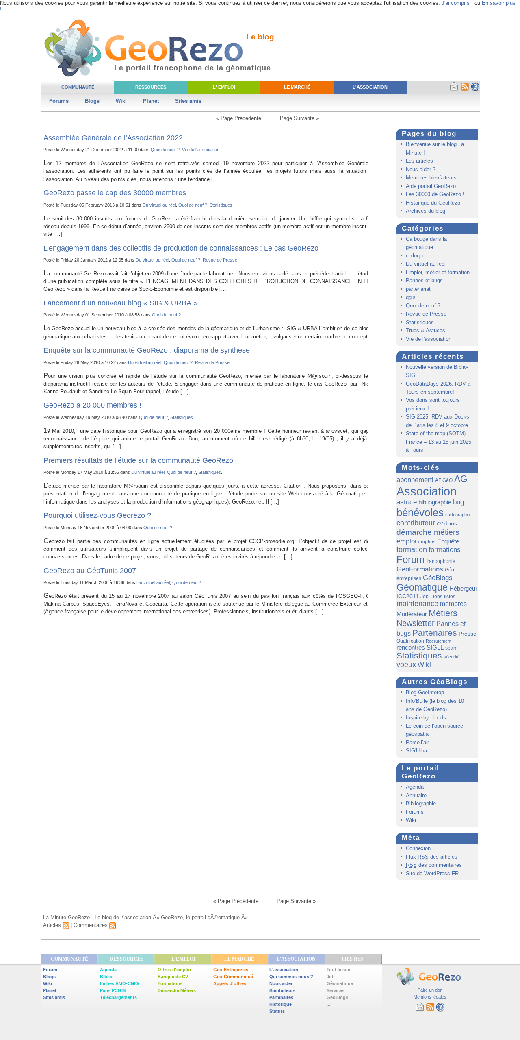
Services (335, 990)
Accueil (71, 901)
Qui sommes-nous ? (291, 976)
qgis (411, 297)
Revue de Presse (220, 259)
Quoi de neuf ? (165, 149)
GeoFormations (419, 569)
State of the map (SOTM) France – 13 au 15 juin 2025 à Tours (438, 441)
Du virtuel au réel (159, 205)
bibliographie (434, 502)
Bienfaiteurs (282, 990)
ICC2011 (407, 596)
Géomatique (422, 587)
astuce (406, 502)
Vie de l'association (200, 149)
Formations (170, 983)
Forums (59, 101)
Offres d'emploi (174, 969)
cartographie (457, 514)
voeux (406, 665)
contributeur (415, 523)
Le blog (260, 37)
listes (449, 597)
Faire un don (430, 990)
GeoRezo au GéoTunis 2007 (89, 571)
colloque (415, 256)
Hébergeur (463, 588)
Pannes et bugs (424, 280)
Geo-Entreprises (230, 969)
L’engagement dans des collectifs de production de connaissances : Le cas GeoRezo (180, 248)
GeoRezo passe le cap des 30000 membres (114, 193)
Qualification (410, 641)
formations (445, 550)
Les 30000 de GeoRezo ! (435, 194)
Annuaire (416, 795)
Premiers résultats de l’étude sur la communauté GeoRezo (138, 460)
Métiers (443, 613)
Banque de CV (173, 976)
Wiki (121, 101)
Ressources (150, 87)
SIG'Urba (416, 751)
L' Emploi (224, 87)
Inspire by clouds (426, 718)
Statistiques (221, 205)
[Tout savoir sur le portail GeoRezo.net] (475, 89)
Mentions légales (430, 996)
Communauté (77, 87)
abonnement (414, 479)
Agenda (415, 787)
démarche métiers (427, 532)
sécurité (451, 656)
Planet (151, 101)
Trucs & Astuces (425, 330)
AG (461, 478)
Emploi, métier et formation (438, 272)
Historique (280, 1004)
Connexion (418, 848)
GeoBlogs (337, 997)
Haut (460, 901)
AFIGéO (444, 480)
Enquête (448, 541)
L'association (283, 969)
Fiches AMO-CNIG (119, 983)
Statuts (277, 1011)
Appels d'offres (229, 983)
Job (424, 597)
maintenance (417, 604)
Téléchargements (118, 997)
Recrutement (438, 641)
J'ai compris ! (457, 3)
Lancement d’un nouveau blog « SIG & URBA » (120, 303)
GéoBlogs (438, 577)
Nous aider (280, 983)
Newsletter (415, 623)
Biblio (106, 976)
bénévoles (420, 512)
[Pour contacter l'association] (454, 89)
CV (440, 523)
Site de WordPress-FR (432, 873)
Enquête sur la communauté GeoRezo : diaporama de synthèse (146, 350)
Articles (53, 925)
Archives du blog (425, 211)
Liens (436, 597)
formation (411, 549)
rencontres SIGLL (420, 647)
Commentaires (91, 925)
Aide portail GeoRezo (431, 186)
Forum (410, 559)
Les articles (419, 161)
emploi (406, 541)
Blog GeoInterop (425, 692)
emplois (427, 542)
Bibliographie (421, 803)
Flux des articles (431, 857)
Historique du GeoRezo (433, 203)
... (328, 1004)
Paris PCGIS (113, 990)
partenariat (418, 289)
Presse (468, 633)
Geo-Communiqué (233, 976)
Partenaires (434, 632)
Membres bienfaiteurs (431, 177)
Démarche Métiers (177, 990)
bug (458, 502)
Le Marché (297, 87)
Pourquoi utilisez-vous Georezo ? (97, 515)
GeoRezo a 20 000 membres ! (92, 405)
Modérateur (411, 613)
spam (451, 648)
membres (453, 603)
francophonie (440, 561)
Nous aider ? (421, 169)
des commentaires (434, 865)
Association (426, 491)
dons (450, 523)
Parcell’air (417, 742)
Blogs (92, 101)
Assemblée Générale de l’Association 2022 (113, 138)
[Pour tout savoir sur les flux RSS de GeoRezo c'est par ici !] (464, 89)
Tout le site (338, 969)
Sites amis (188, 101)
